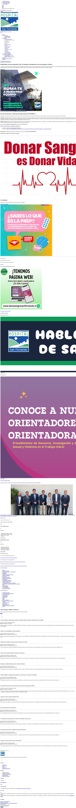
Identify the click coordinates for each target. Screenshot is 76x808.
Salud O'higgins (5, 775)
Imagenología (4, 765)
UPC (3, 766)
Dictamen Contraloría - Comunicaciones (9, 571)
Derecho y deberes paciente (6, 58)
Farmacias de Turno (5, 604)
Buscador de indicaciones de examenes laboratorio (8, 803)
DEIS (3, 599)
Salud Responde (5, 596)
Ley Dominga (4, 579)
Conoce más (2, 69)
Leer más (1, 264)
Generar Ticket (2, 537)
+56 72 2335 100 (3, 782)
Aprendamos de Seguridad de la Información (9, 515)
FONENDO (4, 573)
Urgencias (4, 57)
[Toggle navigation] (1, 32)
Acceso (1, 11)
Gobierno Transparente (6, 2)
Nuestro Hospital (7, 37)
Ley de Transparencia (6, 3)
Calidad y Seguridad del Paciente (7, 574)
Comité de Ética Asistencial (6, 581)
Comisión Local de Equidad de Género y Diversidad (11, 583)
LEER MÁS (2, 372)
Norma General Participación (9, 56)
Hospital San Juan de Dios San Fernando (24, 788)
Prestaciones (4, 38)
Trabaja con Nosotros (5, 575)
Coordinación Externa (8, 39)
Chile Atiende (4, 597)
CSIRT (3, 606)
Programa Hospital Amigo (6, 580)
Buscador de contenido (4, 802)
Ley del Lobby (4, 595)
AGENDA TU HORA (4, 313)
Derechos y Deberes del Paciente (7, 600)
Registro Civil (4, 603)
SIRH (3, 584)
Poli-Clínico (4, 767)
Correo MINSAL (5, 586)
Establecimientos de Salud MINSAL (8, 605)
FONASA (4, 601)
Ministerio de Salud (5, 772)
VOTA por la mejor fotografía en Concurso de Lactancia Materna (8, 557)
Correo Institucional (5, 587)
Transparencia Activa (5, 1)
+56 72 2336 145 (3, 786)
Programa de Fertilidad (6, 577)
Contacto (3, 59)
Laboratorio (4, 572)
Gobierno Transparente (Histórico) (8, 593)
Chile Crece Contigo (5, 602)
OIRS (3, 598)
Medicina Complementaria (6, 578)
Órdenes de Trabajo (5, 570)
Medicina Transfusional (6, 768)
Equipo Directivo (7, 36)
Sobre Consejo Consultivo (9, 54)
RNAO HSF (4, 576)
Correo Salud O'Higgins (6, 588)
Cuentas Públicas (7, 55)
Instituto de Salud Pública (6, 774)
